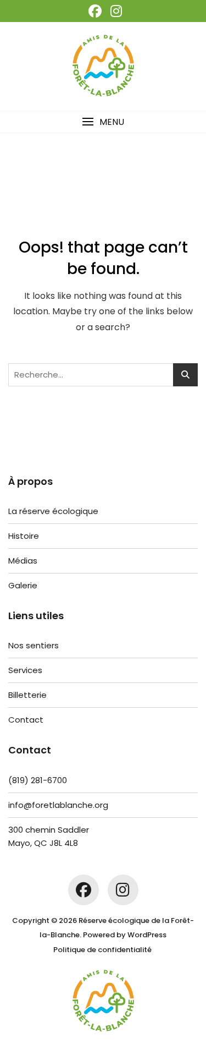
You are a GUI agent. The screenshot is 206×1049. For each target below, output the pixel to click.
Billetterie (27, 695)
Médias (22, 560)
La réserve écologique (53, 511)
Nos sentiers (33, 645)
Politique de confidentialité (102, 949)
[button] (103, 122)
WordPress (146, 935)
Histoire (23, 536)
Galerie (22, 585)
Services (25, 670)
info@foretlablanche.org (58, 805)
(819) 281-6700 (37, 780)
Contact (25, 719)
